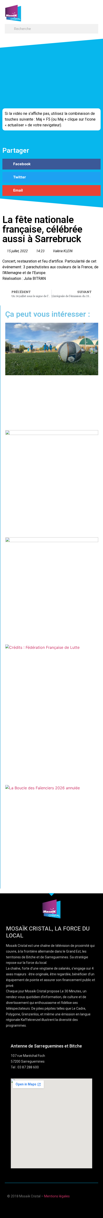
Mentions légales (57, 1196)
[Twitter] (56, 1206)
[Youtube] (47, 1206)
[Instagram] (65, 1206)
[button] (93, 11)
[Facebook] (37, 1206)
